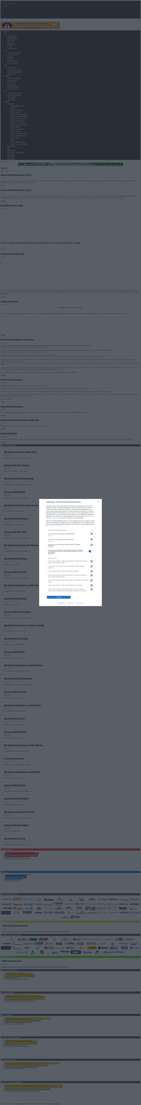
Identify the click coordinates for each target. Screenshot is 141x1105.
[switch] (91, 534)
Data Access (70, 603)
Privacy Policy (79, 603)
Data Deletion (61, 603)
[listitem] (70, 530)
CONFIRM (59, 597)
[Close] (98, 502)
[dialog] (70, 552)
